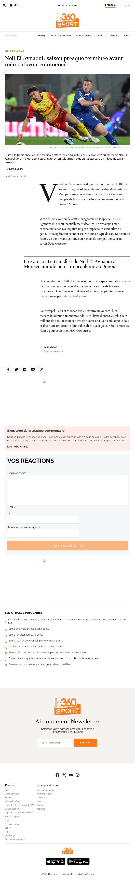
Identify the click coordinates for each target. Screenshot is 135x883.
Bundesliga (10, 835)
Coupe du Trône (12, 801)
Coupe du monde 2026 (60, 36)
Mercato (114, 36)
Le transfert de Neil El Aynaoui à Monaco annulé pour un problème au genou (70, 263)
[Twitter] (64, 775)
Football (101, 36)
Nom (10, 513)
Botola (8, 797)
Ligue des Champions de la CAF (19, 805)
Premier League (12, 824)
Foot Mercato (57, 243)
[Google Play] (78, 861)
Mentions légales (44, 794)
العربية (127, 5)
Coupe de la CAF (12, 809)
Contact (40, 805)
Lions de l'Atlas (84, 36)
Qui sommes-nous (45, 790)
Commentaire (17, 473)
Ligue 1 (8, 832)
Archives (41, 809)
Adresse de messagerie (23, 527)
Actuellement (11, 36)
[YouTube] (71, 775)
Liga (7, 820)
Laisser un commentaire (67, 545)
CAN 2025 (41, 36)
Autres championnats (15, 839)
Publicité (41, 797)
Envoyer (85, 742)
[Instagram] (78, 775)
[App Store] (55, 861)
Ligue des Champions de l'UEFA (19, 813)
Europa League (12, 816)
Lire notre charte (17, 446)
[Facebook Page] (57, 775)
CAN (7, 790)
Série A (8, 828)
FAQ (39, 801)
